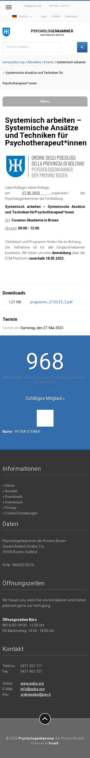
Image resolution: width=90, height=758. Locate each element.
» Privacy (9, 508)
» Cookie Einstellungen (20, 513)
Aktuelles (34, 62)
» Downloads (12, 497)
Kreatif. (54, 743)
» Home (8, 486)
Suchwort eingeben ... (18, 46)
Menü (45, 101)
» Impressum (12, 502)
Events (49, 62)
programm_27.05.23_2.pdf (51, 302)
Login (43, 16)
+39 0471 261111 (59, 6)
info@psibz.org (32, 6)
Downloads (71, 16)
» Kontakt (9, 491)
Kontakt (56, 16)
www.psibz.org (13, 62)
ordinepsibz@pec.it (35, 694)
